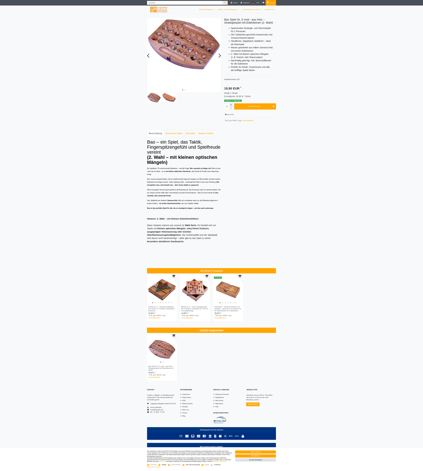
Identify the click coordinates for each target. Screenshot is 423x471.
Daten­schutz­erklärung (219, 461)
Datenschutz (186, 397)
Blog (183, 416)
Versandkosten (248, 120)
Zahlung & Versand (222, 394)
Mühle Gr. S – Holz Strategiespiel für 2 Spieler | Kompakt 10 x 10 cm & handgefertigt (194, 309)
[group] (162, 290)
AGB (184, 400)
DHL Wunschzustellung (193, 464)
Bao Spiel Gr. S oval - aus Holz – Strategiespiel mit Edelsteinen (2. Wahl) (161, 368)
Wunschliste (230, 114)
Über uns (185, 410)
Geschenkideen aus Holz (251, 9)
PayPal (207, 464)
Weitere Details (205, 133)
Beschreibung (155, 133)
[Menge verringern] (231, 108)
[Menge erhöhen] (231, 104)
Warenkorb (219, 403)
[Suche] (225, 3)
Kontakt (185, 407)
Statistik (164, 464)
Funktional (217, 464)
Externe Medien (176, 464)
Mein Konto (219, 400)
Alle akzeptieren (255, 452)
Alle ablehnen (255, 456)
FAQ (216, 407)
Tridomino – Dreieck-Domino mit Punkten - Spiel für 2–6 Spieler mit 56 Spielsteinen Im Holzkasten (227, 309)
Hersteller (190, 133)
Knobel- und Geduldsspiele (227, 9)
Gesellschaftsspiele (206, 9)
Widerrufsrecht (187, 403)
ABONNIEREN (253, 404)
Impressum (186, 394)
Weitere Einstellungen (153, 467)
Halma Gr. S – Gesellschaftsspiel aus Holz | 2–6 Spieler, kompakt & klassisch (161, 309)
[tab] (155, 133)
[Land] (253, 3)
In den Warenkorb (254, 106)
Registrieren (219, 397)
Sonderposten (269, 9)
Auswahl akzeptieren (255, 460)
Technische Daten (174, 133)
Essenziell (154, 464)
